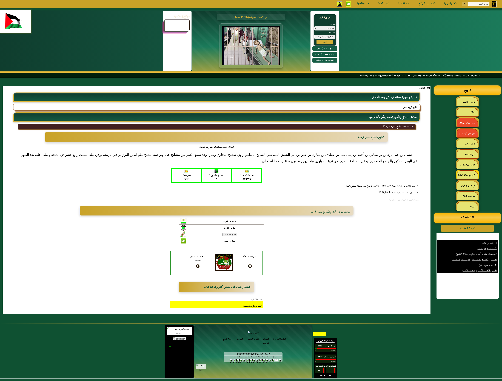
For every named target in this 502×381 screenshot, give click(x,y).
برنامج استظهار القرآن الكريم (325, 60)
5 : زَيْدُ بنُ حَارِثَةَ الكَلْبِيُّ (488, 249)
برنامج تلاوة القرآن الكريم (325, 48)
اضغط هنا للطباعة (229, 221)
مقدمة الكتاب (256, 299)
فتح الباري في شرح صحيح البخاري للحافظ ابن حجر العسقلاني (467, 187)
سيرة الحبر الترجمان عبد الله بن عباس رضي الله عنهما (468, 134)
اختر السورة (332, 24)
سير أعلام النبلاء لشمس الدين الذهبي (470, 197)
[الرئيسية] (494, 4)
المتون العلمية (470, 154)
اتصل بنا (240, 339)
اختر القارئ (332, 32)
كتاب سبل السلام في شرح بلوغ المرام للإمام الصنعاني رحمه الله (469, 166)
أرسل (325, 42)
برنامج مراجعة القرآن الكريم (325, 54)
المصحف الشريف (266, 341)
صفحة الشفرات (229, 228)
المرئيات (472, 206)
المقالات (472, 112)
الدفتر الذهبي (227, 339)
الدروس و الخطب (469, 102)
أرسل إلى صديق (229, 241)
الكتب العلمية (470, 144)
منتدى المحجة (363, 3)
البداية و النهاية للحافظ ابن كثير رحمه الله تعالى (468, 176)
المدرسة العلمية (404, 3)
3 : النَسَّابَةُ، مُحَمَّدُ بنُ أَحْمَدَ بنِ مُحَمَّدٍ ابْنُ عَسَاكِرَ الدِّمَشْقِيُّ (476, 238)
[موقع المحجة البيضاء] (251, 46)
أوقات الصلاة (383, 3)
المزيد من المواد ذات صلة (252, 306)
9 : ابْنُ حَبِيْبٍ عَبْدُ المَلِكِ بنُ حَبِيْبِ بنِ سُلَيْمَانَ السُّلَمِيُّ (476, 271)
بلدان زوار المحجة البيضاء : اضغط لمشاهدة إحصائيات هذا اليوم (252, 357)
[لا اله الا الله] (253, 333)
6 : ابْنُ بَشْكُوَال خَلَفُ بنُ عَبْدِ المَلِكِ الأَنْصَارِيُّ (479, 255)
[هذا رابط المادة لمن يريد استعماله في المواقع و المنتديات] (183, 234)
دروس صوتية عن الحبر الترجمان (468, 124)
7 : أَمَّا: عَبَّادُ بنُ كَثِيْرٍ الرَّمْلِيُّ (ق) (485, 260)
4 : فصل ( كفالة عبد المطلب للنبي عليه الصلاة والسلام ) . (474, 244)
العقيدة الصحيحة (279, 339)
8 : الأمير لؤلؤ (491, 266)
